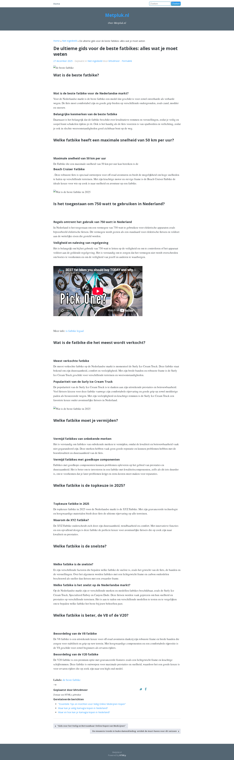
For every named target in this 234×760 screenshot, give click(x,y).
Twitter (141, 689)
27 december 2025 (63, 60)
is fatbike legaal (75, 331)
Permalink (127, 60)
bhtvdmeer (114, 60)
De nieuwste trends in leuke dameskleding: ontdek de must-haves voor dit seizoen (134, 731)
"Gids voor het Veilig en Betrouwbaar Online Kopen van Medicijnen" (91, 726)
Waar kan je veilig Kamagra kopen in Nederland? (83, 708)
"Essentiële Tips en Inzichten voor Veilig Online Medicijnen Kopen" (92, 703)
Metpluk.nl (117, 15)
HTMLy (122, 755)
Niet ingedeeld (95, 60)
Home (56, 3)
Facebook (146, 689)
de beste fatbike (72, 680)
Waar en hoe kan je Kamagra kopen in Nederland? (84, 712)
